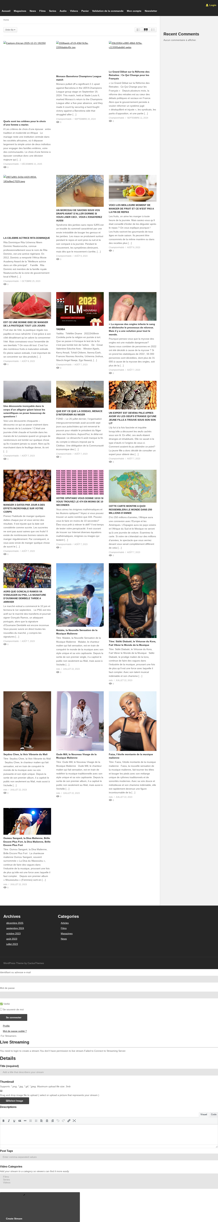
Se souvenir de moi (13, 1009)
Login (212, 5)
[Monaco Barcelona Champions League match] (80, 57)
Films (42, 11)
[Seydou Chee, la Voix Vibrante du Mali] (27, 721)
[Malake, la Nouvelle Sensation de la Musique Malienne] (80, 595)
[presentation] (3, 1121)
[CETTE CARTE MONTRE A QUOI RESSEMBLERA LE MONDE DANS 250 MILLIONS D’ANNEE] (133, 486)
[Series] (109, 1179)
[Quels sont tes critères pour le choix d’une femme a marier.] (27, 79)
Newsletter (151, 11)
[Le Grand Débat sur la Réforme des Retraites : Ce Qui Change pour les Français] (133, 54)
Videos (74, 11)
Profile (6, 1025)
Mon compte (134, 11)
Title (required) (9, 1066)
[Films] (109, 1176)
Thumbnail (7, 1081)
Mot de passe (7, 988)
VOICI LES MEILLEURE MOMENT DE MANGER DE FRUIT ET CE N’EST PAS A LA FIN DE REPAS (131, 208)
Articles (65, 923)
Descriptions (8, 1107)
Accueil (6, 11)
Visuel (203, 1114)
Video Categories (11, 1166)
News (33, 11)
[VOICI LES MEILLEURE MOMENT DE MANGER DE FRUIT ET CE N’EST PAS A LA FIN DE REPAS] (133, 188)
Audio (63, 11)
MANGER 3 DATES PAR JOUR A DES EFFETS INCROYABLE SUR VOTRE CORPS (24, 508)
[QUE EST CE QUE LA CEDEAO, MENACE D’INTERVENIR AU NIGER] (80, 394)
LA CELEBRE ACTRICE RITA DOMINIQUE (26, 238)
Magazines (20, 11)
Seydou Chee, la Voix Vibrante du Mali (25, 754)
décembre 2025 (14, 923)
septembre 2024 (15, 928)
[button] (3, 1120)
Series (52, 11)
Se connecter (13, 1017)
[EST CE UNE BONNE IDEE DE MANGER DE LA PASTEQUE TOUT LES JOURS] (27, 305)
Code (213, 1114)
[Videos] (109, 1182)
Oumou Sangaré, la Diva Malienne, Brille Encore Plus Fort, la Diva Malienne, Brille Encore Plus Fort (27, 841)
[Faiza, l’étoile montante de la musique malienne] (133, 721)
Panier (85, 11)
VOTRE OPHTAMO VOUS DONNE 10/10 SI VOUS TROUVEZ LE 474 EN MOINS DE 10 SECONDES (79, 502)
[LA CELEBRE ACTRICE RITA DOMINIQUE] (27, 205)
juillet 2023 (12, 944)
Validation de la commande (107, 11)
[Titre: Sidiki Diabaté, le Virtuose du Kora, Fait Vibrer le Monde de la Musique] (133, 600)
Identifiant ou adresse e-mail (15, 972)
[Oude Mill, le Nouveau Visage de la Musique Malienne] (80, 721)
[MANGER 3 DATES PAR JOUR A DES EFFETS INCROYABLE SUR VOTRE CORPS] (27, 486)
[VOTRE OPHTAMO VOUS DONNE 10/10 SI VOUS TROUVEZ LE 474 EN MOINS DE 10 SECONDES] (80, 482)
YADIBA (60, 329)
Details (8, 1058)
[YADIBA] (80, 309)
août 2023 (11, 938)
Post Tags (6, 1150)
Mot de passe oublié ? (15, 1031)
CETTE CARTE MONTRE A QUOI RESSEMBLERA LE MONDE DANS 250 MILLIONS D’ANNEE (130, 509)
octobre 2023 (13, 933)
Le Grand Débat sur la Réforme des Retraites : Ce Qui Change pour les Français (129, 75)
